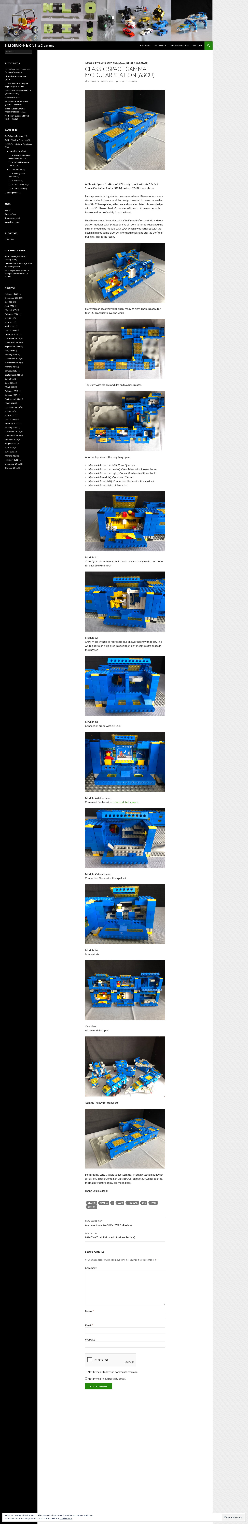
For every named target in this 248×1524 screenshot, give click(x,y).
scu (144, 1203)
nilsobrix (108, 81)
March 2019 (10, 330)
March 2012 (10, 455)
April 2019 (9, 326)
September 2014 (12, 399)
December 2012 (12, 431)
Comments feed (12, 218)
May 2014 (9, 403)
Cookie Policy (66, 1518)
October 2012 (11, 439)
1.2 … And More (14, 169)
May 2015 (9, 387)
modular (132, 1203)
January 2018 (11, 354)
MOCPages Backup (179, 45)
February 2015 (11, 391)
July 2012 (9, 447)
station (92, 1207)
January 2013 (11, 427)
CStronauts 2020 (12, 97)
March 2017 (10, 366)
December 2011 (12, 464)
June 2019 (10, 322)
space (153, 1203)
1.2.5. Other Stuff (16, 188)
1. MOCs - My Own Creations (101, 63)
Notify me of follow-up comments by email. (113, 1371)
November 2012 (12, 435)
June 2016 (10, 383)
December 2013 (12, 407)
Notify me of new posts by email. (107, 1378)
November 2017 (12, 362)
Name (89, 1311)
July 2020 (9, 302)
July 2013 (9, 411)
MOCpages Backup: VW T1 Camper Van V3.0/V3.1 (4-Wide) (17, 273)
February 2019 (11, 334)
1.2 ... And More (126, 63)
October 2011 (11, 468)
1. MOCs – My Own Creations (18, 144)
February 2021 (11, 294)
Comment (91, 1267)
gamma (104, 1203)
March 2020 (10, 310)
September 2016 (12, 375)
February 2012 (11, 460)
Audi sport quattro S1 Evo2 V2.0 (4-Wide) (108, 1223)
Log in (7, 210)
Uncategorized (12, 192)
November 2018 (12, 342)
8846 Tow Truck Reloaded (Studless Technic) (110, 1235)
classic (91, 1203)
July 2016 (9, 379)
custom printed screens (125, 802)
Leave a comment (128, 81)
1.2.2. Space (141, 63)
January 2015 (11, 395)
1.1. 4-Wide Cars (14, 151)
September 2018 (12, 346)
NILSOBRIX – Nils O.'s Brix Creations (29, 45)
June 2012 (10, 451)
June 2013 (10, 415)
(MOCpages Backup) (14, 136)
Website (90, 1339)
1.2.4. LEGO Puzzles (17, 184)
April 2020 (9, 306)
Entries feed (10, 214)
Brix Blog (145, 45)
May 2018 (9, 350)
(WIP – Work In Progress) (16, 140)
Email (89, 1325)
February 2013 (11, 423)
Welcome (197, 45)
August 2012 (11, 443)
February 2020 (11, 314)
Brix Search (160, 45)
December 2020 (12, 298)
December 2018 (12, 338)
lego (120, 1203)
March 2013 (10, 419)
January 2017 (11, 370)
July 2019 (9, 318)
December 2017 (12, 358)
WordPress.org (12, 222)
